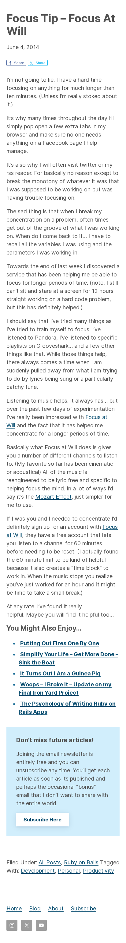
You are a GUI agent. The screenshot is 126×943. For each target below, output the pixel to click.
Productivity (98, 870)
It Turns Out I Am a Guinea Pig (60, 673)
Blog (35, 908)
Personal (69, 870)
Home (14, 908)
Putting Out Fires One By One (59, 643)
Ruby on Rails (81, 862)
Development (38, 870)
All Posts (50, 862)
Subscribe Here (42, 820)
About (56, 908)
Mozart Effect (53, 496)
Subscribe (83, 908)
